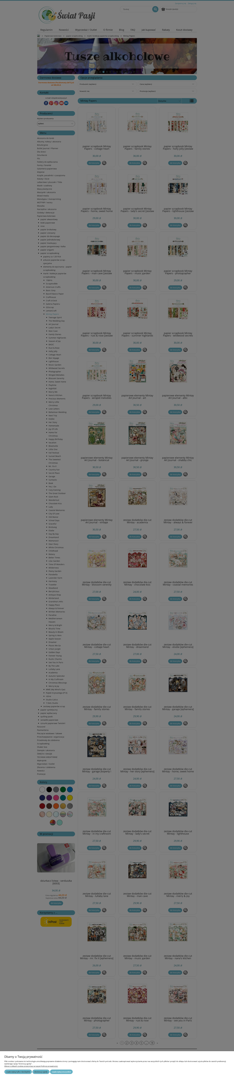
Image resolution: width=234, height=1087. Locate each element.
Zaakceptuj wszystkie (61, 1072)
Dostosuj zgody (41, 1072)
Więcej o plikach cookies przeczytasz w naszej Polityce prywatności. (31, 1066)
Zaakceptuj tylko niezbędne (18, 1072)
